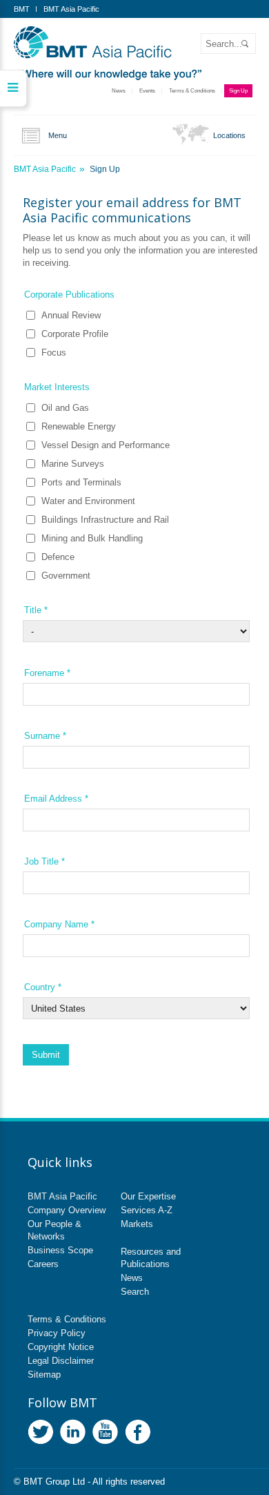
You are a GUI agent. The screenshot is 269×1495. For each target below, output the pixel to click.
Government (65, 575)
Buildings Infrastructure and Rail (105, 519)
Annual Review (71, 315)
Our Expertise (148, 1196)
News (119, 91)
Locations (229, 135)
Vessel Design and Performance (105, 445)
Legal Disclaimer (61, 1361)
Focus (53, 352)
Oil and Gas (65, 408)
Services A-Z (146, 1210)
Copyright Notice (61, 1347)
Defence (57, 557)
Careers (43, 1264)
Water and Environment (88, 501)
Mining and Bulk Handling (92, 538)
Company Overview (67, 1210)
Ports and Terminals (81, 482)
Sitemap (44, 1374)
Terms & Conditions (192, 91)
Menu (57, 135)
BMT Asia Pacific (71, 9)
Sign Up (238, 91)
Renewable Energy (78, 426)
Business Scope (60, 1250)
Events (147, 91)
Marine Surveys (72, 464)
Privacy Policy (57, 1333)
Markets (137, 1224)
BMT (22, 9)
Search (135, 1291)
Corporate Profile (74, 334)
